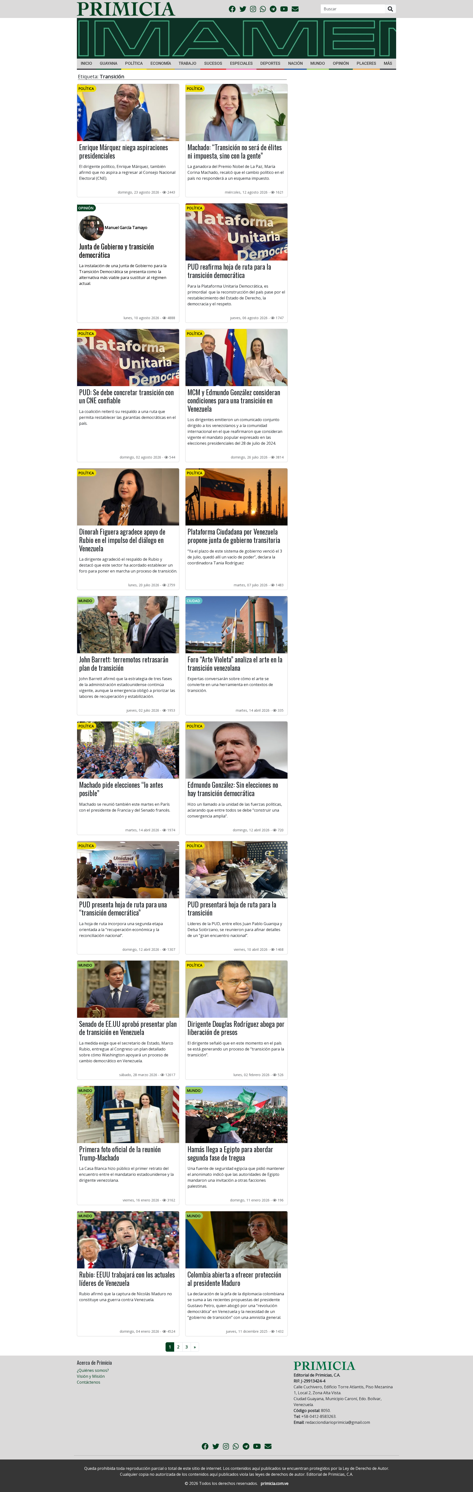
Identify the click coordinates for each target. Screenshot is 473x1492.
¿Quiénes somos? (93, 1370)
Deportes (270, 63)
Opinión (341, 63)
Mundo (317, 63)
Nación (295, 63)
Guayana (108, 63)
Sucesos (213, 63)
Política (134, 63)
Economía (161, 63)
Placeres (366, 63)
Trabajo (187, 63)
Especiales (241, 63)
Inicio (86, 63)
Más (388, 63)
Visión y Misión (91, 1376)
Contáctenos (88, 1382)
